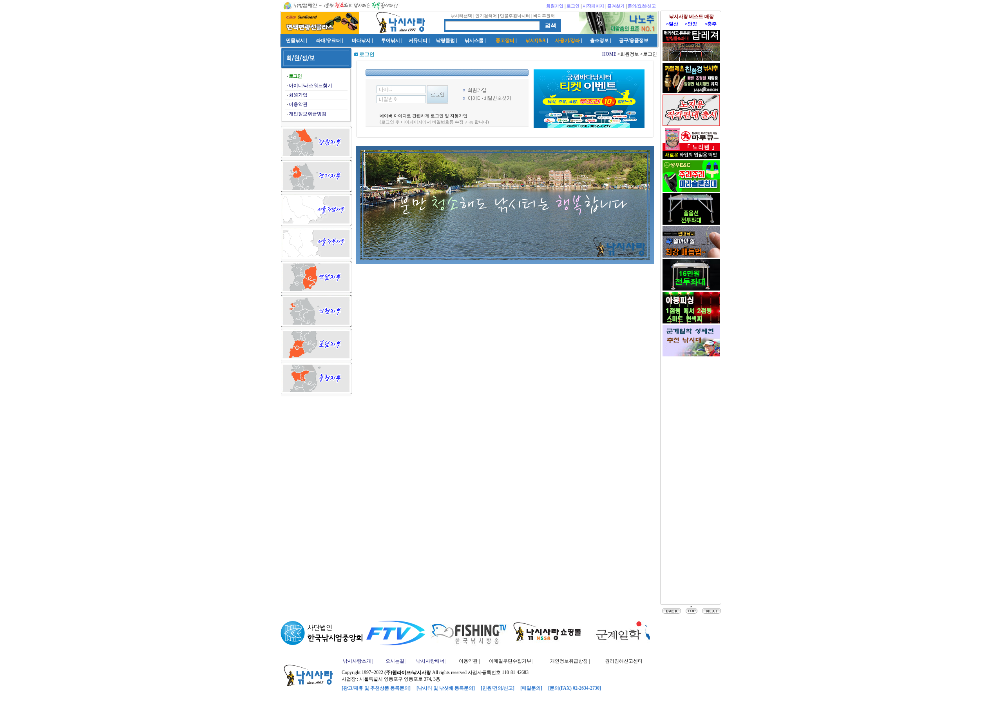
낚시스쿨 (474, 40)
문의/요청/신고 (642, 6)
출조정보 (599, 40)
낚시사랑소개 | (358, 661)
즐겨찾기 (616, 6)
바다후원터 (544, 15)
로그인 (573, 6)
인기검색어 (486, 15)
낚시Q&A (535, 40)
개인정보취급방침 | (570, 661)
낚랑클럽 (445, 40)
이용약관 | (469, 661)
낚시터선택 (461, 15)
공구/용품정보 (633, 40)
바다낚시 (361, 40)
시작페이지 (593, 6)
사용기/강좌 (567, 40)
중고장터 (505, 40)
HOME (609, 54)
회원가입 (554, 6)
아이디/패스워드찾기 (310, 85)
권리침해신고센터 (624, 661)
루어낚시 (390, 40)
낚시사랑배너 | (431, 661)
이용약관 (298, 104)
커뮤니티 (418, 40)
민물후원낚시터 (515, 15)
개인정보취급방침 (307, 113)
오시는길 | (396, 661)
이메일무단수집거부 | (511, 661)
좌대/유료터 (328, 40)
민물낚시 (295, 40)
